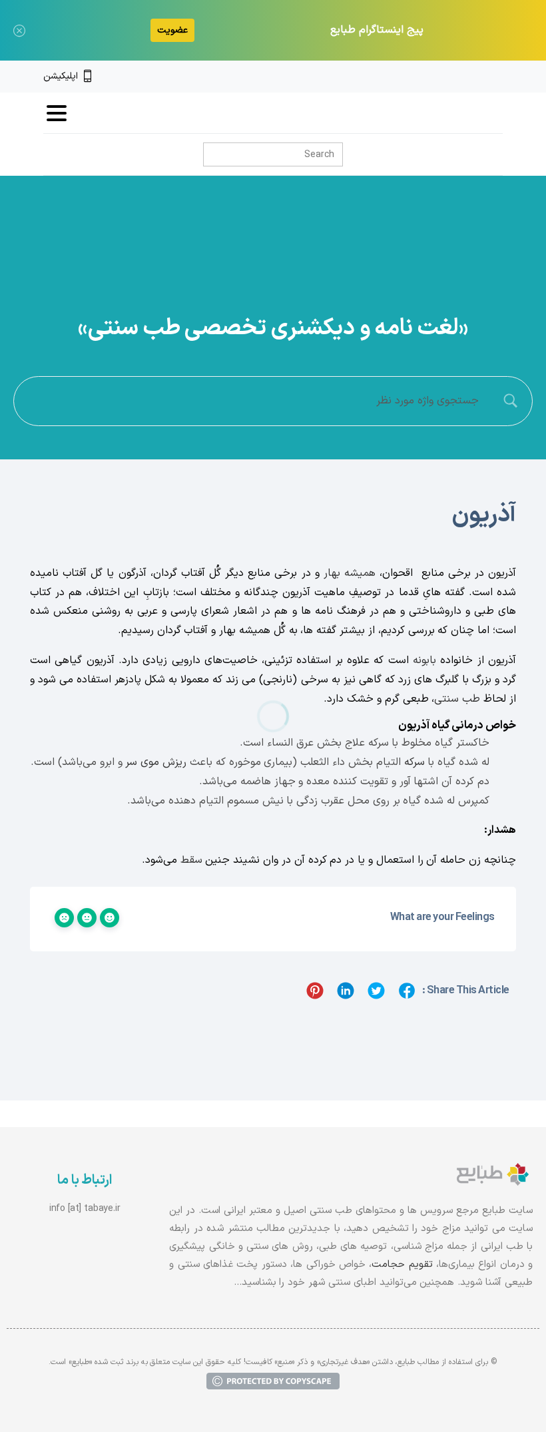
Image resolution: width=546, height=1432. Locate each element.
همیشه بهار (350, 573)
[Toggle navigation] (56, 113)
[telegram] (452, 76)
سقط (191, 860)
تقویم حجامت (402, 1264)
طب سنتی (457, 699)
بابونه (424, 660)
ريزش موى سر (155, 762)
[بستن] (19, 30)
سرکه (414, 762)
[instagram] (474, 76)
